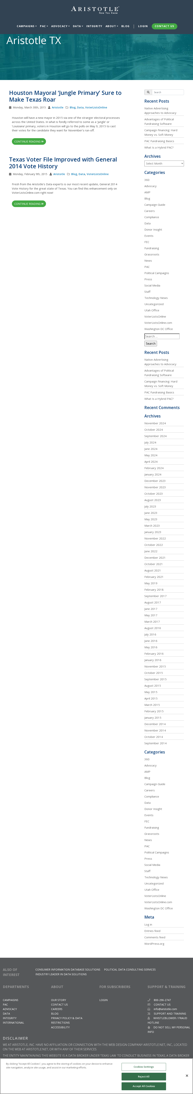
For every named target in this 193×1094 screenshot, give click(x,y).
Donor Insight (153, 229)
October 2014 (153, 737)
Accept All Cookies (144, 1086)
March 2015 (152, 705)
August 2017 (152, 602)
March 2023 (152, 525)
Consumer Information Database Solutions (67, 969)
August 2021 (152, 570)
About (111, 26)
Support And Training (169, 1013)
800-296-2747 (162, 1000)
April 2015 (151, 698)
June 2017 (150, 609)
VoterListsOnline (96, 107)
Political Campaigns (156, 273)
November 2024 (155, 423)
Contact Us (164, 26)
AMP (147, 192)
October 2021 (153, 564)
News (148, 260)
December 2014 (155, 724)
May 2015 (150, 692)
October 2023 (153, 493)
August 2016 (152, 628)
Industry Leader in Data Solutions (61, 974)
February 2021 (154, 577)
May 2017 (150, 615)
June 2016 (150, 641)
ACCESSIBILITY (60, 1027)
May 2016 (150, 647)
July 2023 (150, 506)
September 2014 (155, 743)
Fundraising (151, 248)
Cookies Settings (144, 1066)
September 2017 (155, 596)
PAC (43, 26)
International (13, 1022)
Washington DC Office (158, 329)
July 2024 (150, 442)
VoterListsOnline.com (158, 323)
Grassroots (151, 254)
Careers (149, 211)
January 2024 (152, 474)
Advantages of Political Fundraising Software (159, 121)
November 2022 (155, 538)
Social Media (152, 285)
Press (148, 279)
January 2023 (152, 532)
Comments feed (154, 937)
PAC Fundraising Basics (159, 141)
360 (146, 180)
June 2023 (150, 513)
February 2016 (154, 653)
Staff (147, 291)
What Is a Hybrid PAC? (159, 147)
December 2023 (155, 481)
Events (148, 236)
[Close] (187, 1076)
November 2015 (155, 666)
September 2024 (155, 436)
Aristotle (57, 107)
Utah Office (151, 310)
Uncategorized (154, 304)
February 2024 (154, 468)
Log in (148, 924)
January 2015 (152, 717)
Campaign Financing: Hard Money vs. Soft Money (160, 132)
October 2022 (153, 545)
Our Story (58, 1000)
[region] (96, 1076)
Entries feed (152, 931)
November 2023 (155, 487)
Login (143, 26)
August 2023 (152, 500)
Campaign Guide (154, 204)
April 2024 (151, 461)
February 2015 (154, 711)
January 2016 (152, 660)
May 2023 (150, 519)
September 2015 (155, 679)
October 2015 (153, 673)
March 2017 (152, 621)
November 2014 (155, 730)
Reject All (143, 1076)
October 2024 (153, 429)
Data (77, 26)
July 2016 (150, 634)
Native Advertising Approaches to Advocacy (160, 110)
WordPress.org (154, 943)
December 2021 (155, 557)
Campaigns (26, 26)
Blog (125, 26)
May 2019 (150, 583)
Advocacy (59, 26)
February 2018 (154, 589)
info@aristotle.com (165, 1009)
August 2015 (152, 685)
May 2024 (150, 455)
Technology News (156, 298)
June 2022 (150, 551)
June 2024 (150, 449)
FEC (146, 242)
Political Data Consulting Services (130, 969)
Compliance (151, 217)
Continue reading (27, 141)
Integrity (94, 26)
